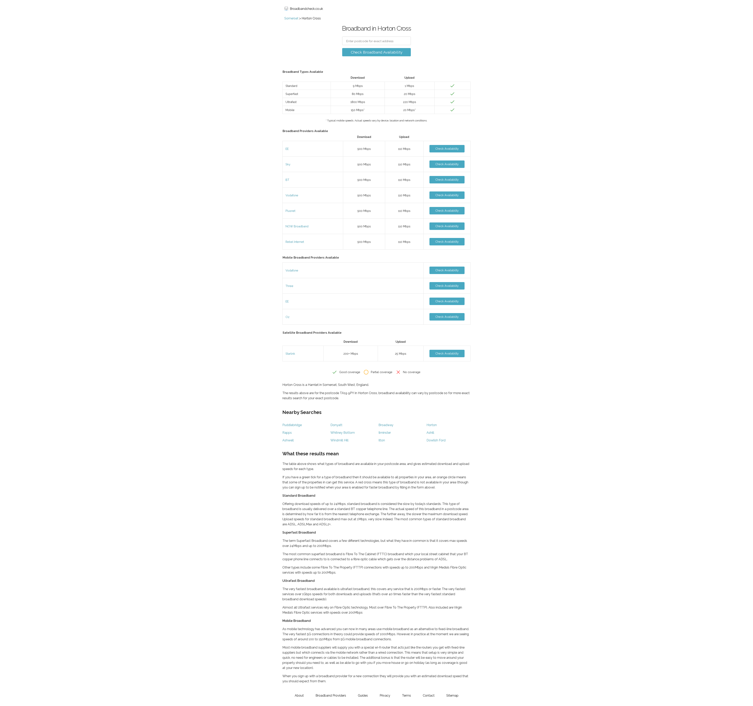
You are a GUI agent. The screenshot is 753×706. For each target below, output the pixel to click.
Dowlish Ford (436, 440)
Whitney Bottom (342, 433)
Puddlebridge (292, 425)
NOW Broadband (297, 226)
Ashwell (288, 440)
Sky (288, 164)
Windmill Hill (339, 440)
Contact (429, 695)
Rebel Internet (295, 241)
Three (289, 286)
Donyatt (336, 425)
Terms (406, 695)
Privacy (385, 695)
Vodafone (292, 195)
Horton (432, 425)
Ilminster (384, 433)
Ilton (381, 440)
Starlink (290, 353)
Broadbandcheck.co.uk (306, 9)
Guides (363, 695)
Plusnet (290, 210)
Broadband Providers (331, 695)
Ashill (430, 433)
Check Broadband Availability (376, 52)
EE (287, 148)
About (299, 695)
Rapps (287, 433)
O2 (287, 317)
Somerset (291, 18)
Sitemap (452, 695)
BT (287, 179)
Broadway (385, 425)
